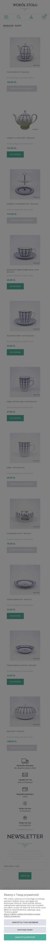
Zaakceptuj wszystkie (25, 937)
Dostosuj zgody (25, 930)
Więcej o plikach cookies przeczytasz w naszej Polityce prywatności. (22, 915)
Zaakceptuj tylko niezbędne (25, 922)
